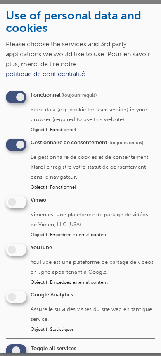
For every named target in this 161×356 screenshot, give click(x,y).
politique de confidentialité (45, 74)
